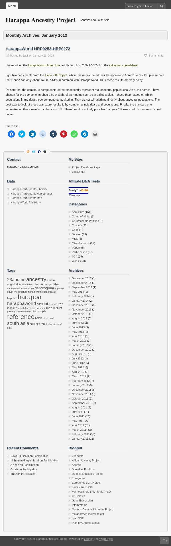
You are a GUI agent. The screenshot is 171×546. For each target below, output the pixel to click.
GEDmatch (78, 496)
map (49, 308)
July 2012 (78, 358)
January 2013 (80, 345)
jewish (21, 308)
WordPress (106, 538)
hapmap (12, 298)
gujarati (52, 291)
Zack (25, 55)
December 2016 (82, 282)
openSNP (78, 518)
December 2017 (82, 278)
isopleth (12, 308)
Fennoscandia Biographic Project (92, 491)
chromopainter (26, 288)
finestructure (20, 291)
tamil (44, 324)
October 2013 (80, 314)
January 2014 (80, 300)
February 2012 (81, 380)
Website (77, 261)
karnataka (30, 308)
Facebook (39, 151)
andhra (51, 280)
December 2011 (81, 389)
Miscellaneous (81, 243)
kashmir (41, 308)
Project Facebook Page (86, 167)
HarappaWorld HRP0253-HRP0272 (38, 49)
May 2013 (78, 331)
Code (75, 229)
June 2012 (78, 363)
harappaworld (21, 303)
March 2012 (79, 376)
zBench (88, 538)
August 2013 (79, 318)
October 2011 (80, 398)
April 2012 (78, 371)
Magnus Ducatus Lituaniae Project (93, 509)
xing (9, 327)
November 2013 (82, 309)
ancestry (36, 279)
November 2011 (81, 394)
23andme (74, 195)
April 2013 (78, 336)
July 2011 (77, 412)
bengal (48, 284)
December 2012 (82, 349)
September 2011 (82, 403)
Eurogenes (78, 478)
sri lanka (35, 324)
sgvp (51, 318)
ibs (50, 304)
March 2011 (79, 429)
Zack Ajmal (78, 171)
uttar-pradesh (55, 324)
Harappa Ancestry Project (40, 19)
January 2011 (80, 438)
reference (21, 316)
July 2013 (78, 323)
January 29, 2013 (43, 55)
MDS (75, 238)
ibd (46, 304)
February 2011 (81, 434)
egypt (10, 291)
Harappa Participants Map (26, 198)
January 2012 (80, 385)
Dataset (76, 234)
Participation (79, 252)
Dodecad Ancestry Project (87, 473)
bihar (56, 284)
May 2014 (78, 291)
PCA (74, 256)
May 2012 (78, 367)
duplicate (59, 288)
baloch (30, 284)
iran (60, 304)
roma (45, 318)
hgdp (40, 304)
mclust (57, 308)
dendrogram (44, 288)
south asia (18, 323)
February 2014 (81, 296)
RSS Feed (28, 151)
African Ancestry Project (86, 460)
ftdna (30, 291)
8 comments (156, 55)
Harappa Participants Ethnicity (28, 189)
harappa (29, 296)
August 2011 (79, 407)
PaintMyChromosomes (86, 522)
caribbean (12, 288)
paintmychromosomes (19, 311)
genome (38, 291)
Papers (76, 247)
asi (24, 284)
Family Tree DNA (82, 487)
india (54, 304)
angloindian (14, 284)
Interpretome (79, 505)
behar (39, 284)
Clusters (77, 225)
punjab (41, 311)
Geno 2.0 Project (56, 75)
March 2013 (79, 340)
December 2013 (82, 305)
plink (34, 311)
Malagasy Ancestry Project (88, 514)
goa (45, 291)
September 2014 (82, 287)
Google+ (45, 151)
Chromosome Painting (85, 221)
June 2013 (78, 327)
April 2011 (78, 425)
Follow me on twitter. (34, 151)
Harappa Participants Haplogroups (31, 193)
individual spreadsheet (123, 65)
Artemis (76, 465)
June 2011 (78, 416)
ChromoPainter (81, 216)
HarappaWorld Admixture (44, 65)
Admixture (78, 212)
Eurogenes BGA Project (86, 482)
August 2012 (79, 354)
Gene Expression (82, 500)
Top (165, 540)
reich (38, 318)
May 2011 (78, 420)
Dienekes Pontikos (83, 469)
